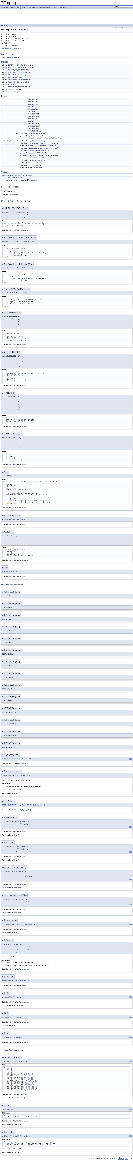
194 (14, 969)
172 (14, 929)
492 (14, 385)
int (40, 133)
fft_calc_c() (15, 1152)
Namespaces (33, 7)
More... (60, 138)
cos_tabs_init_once (24, 175)
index (27, 65)
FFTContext (42, 143)
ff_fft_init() (15, 793)
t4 (9, 337)
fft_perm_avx (32, 153)
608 (14, 576)
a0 (18, 75)
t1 (18, 333)
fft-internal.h (14, 45)
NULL (8, 1068)
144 (14, 884)
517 (14, 508)
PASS (9, 84)
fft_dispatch (22, 180)
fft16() (14, 810)
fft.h (11, 43)
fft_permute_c (32, 143)
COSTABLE (31, 99)
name (13, 84)
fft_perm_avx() (16, 887)
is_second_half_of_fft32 (36, 150)
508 (14, 464)
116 (14, 790)
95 (13, 1094)
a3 (24, 75)
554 (14, 1002)
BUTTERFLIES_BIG (14, 77)
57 (13, 764)
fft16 (29, 167)
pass (9, 92)
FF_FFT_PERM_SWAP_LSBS (34, 300)
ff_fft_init (31, 155)
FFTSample (18, 141)
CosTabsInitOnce (13, 57)
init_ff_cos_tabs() (25, 810)
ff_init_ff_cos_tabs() (18, 1098)
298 (14, 831)
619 (14, 1149)
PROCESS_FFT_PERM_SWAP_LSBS (19, 67)
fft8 (29, 165)
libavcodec (4, 25)
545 (14, 560)
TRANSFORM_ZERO (14, 82)
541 (14, 344)
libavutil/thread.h (16, 41)
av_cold (21, 133)
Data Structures (45, 7)
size (31, 65)
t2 (15, 337)
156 (14, 1121)
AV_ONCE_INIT (28, 1073)
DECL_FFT (11, 89)
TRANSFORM (12, 79)
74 (13, 230)
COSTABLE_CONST (8, 141)
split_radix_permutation (35, 148)
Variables (130, 27)
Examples (62, 7)
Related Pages (15, 7)
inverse (55, 148)
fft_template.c (15, 194)
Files (54, 7)
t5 (12, 333)
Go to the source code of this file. (11, 49)
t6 (12, 337)
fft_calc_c (31, 145)
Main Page (5, 7)
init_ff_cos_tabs (33, 133)
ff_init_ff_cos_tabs (34, 136)
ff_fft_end (31, 160)
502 (14, 426)
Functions (125, 27)
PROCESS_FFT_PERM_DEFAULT (18, 70)
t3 (9, 333)
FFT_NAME (31, 141)
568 (14, 1022)
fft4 (29, 163)
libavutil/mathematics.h (18, 39)
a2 (22, 75)
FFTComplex (52, 143)
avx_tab (20, 177)
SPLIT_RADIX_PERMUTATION (17, 72)
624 (14, 856)
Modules (24, 7)
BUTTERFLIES (12, 75)
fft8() (21, 1005)
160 (14, 909)
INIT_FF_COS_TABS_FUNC (16, 65)
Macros (120, 27)
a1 (20, 75)
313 (14, 985)
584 (14, 1042)
